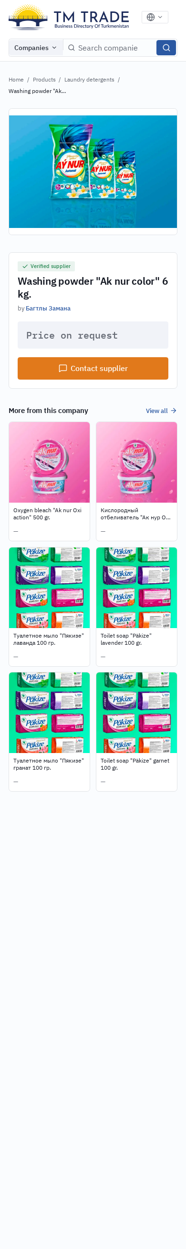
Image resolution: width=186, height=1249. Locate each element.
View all (157, 410)
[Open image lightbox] (93, 171)
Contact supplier (99, 368)
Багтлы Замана (48, 308)
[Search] (166, 47)
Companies (31, 47)
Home (16, 79)
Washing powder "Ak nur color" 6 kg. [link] (35, 91)
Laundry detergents (89, 79)
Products (44, 79)
